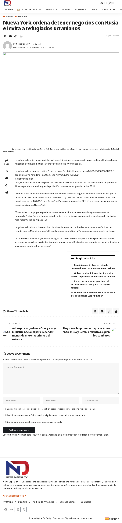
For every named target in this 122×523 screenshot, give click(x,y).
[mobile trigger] (116, 3)
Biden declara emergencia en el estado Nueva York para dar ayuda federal (90, 284)
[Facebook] (5, 509)
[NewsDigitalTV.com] (7, 3)
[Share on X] (5, 36)
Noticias (9, 16)
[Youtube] (11, 509)
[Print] (21, 36)
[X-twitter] (24, 509)
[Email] (10, 36)
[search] (96, 3)
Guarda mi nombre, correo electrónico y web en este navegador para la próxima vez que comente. (51, 409)
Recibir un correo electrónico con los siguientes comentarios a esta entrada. (46, 415)
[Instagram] (18, 509)
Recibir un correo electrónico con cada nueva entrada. (34, 422)
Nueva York (22, 16)
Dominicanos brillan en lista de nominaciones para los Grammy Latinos (93, 266)
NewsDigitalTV (23, 44)
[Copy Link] (16, 36)
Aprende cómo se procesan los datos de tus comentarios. (79, 434)
